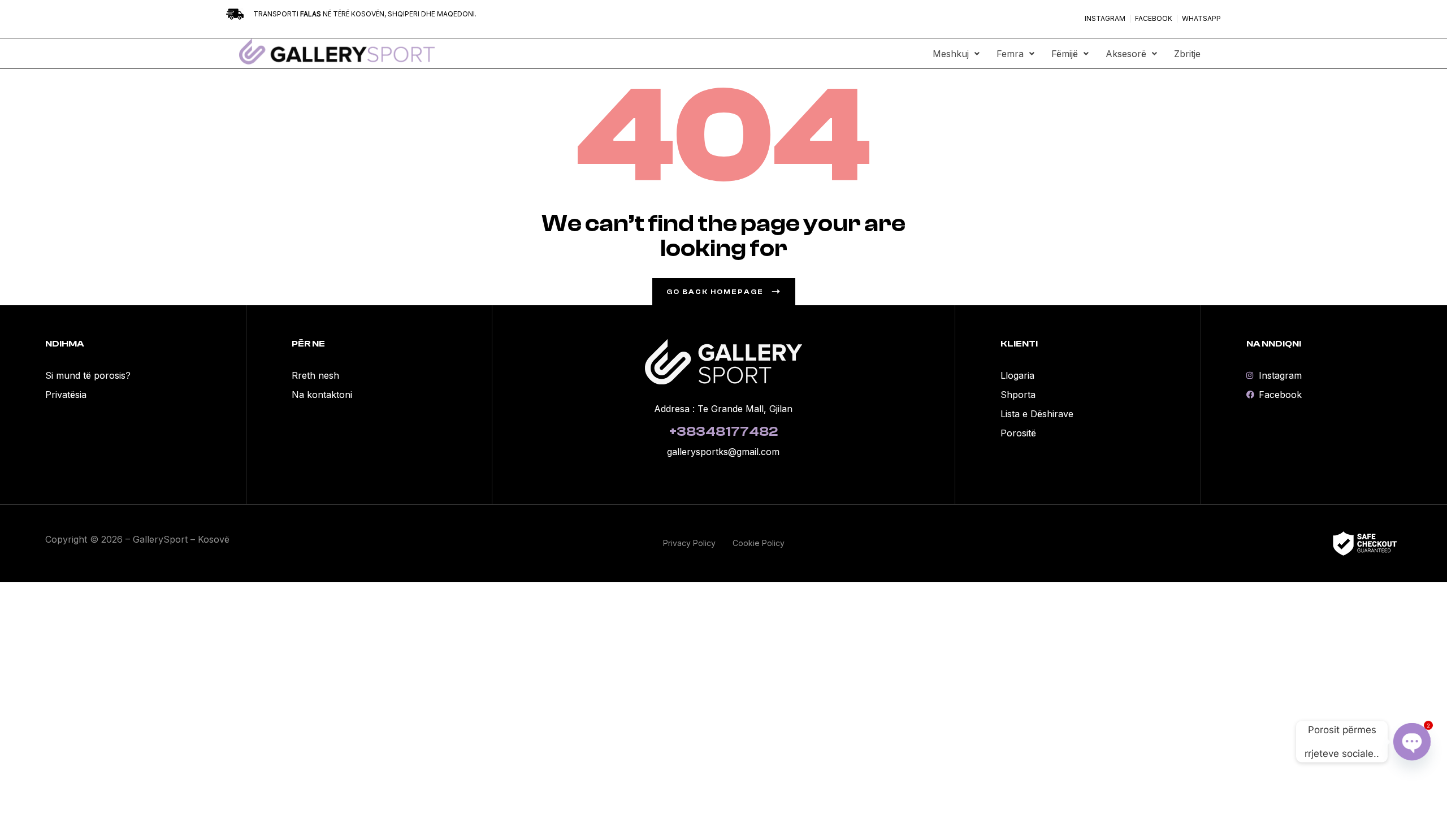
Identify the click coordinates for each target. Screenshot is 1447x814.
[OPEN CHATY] (1412, 741)
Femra (1010, 53)
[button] (956, 54)
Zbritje (1187, 53)
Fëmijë (1064, 53)
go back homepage (715, 292)
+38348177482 (723, 431)
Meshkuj (951, 53)
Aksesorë (1126, 53)
